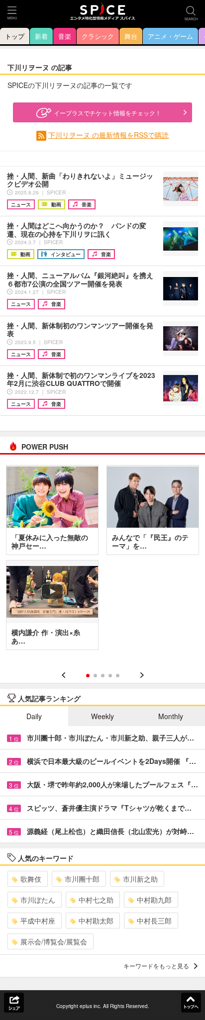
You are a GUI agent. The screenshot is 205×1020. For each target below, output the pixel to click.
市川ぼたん (37, 900)
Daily (34, 716)
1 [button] (88, 675)
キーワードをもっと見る (156, 965)
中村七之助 (96, 900)
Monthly (170, 716)
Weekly (102, 716)
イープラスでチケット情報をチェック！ (107, 112)
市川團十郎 (82, 879)
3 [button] (102, 675)
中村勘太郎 (96, 921)
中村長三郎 (154, 921)
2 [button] (95, 675)
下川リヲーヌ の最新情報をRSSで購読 (108, 135)
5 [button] (117, 675)
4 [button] (110, 675)
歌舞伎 (30, 879)
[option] (102, 561)
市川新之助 (140, 879)
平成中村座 (37, 921)
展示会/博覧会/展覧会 (53, 941)
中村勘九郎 (154, 900)
